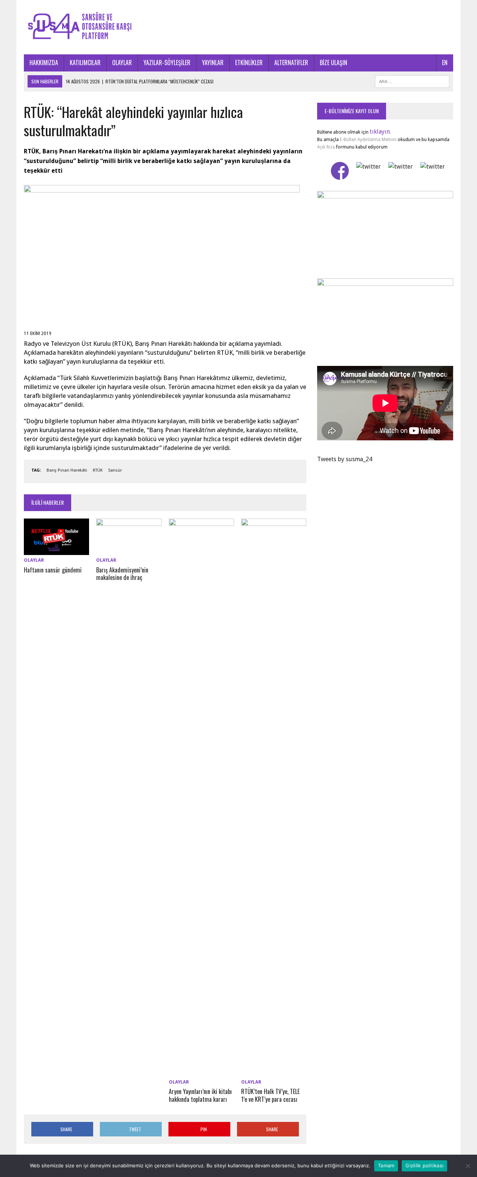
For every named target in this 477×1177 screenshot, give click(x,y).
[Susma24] (238, 27)
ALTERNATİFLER (291, 62)
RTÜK (97, 470)
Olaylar (34, 560)
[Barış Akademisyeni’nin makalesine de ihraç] (128, 550)
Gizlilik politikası (424, 1165)
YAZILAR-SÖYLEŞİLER (166, 62)
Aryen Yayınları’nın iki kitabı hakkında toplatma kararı (200, 1095)
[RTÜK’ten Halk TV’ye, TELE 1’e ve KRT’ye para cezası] (273, 1071)
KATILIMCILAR (85, 62)
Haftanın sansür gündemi (53, 569)
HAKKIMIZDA (43, 62)
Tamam (386, 1165)
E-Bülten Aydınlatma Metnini (368, 139)
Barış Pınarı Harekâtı (67, 470)
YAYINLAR (213, 62)
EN (445, 62)
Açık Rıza (326, 147)
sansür (115, 470)
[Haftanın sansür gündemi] (56, 550)
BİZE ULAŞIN (333, 62)
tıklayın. (380, 131)
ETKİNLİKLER (249, 62)
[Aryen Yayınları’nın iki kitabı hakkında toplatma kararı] (201, 1071)
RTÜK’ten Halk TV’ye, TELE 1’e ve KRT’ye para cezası (270, 1095)
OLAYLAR (122, 62)
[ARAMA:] (412, 80)
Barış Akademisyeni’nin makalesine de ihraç (122, 573)
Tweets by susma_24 (344, 459)
